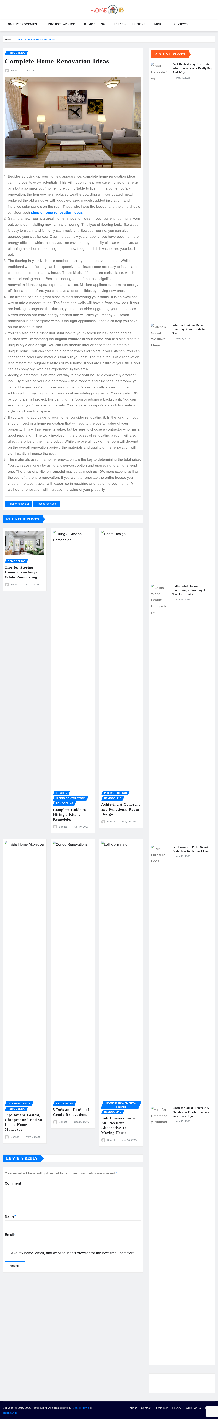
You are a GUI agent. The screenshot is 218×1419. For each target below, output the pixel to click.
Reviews (180, 24)
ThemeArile (10, 1413)
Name (10, 1216)
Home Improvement (23, 24)
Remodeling (95, 24)
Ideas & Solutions (130, 24)
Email (10, 1234)
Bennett (15, 70)
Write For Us (193, 1408)
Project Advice (62, 24)
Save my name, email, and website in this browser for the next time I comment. (72, 1252)
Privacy (176, 1408)
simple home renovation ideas (57, 212)
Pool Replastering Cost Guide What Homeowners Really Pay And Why (192, 68)
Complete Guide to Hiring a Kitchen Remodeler (69, 814)
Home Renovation (20, 503)
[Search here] (214, 26)
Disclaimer (161, 1408)
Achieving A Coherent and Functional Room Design (120, 809)
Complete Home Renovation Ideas (36, 39)
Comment (13, 1183)
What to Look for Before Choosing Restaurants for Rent (189, 329)
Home (8, 39)
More (159, 24)
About (133, 1408)
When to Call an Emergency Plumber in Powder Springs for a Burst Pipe (190, 1112)
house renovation (47, 503)
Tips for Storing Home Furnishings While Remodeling (21, 572)
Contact (145, 1408)
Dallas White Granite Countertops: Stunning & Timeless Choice (189, 590)
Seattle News (81, 1408)
